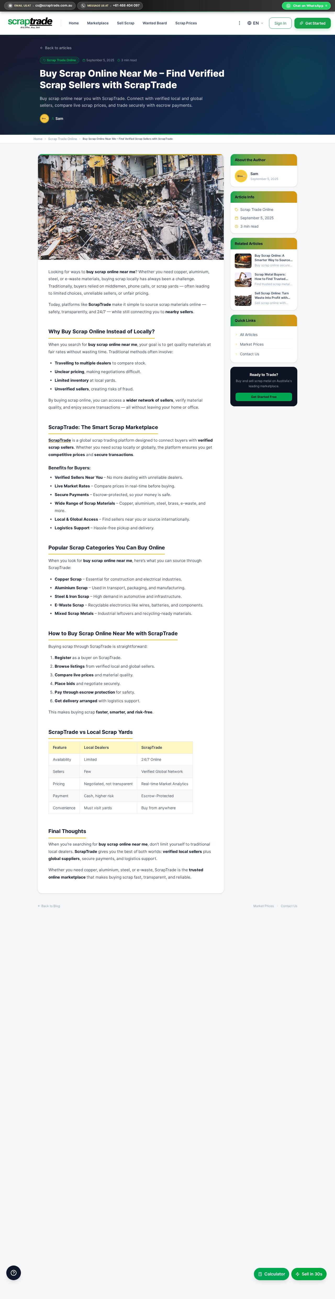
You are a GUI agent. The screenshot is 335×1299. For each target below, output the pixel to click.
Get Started (315, 23)
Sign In (280, 23)
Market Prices (252, 344)
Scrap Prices (186, 23)
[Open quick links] (13, 1273)
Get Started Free (264, 397)
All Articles (249, 334)
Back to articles (58, 48)
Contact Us (249, 354)
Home (74, 23)
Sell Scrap (125, 23)
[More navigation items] (239, 23)
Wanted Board (155, 23)
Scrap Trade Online (62, 139)
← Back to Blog (49, 906)
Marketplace (98, 23)
